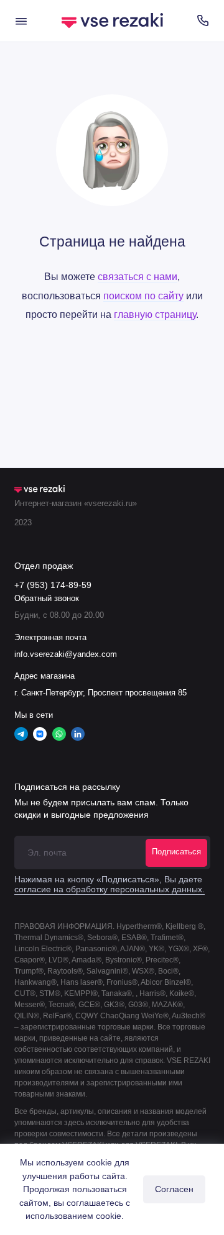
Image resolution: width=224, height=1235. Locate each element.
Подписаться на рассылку (67, 786)
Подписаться (176, 852)
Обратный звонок (46, 598)
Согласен (174, 1189)
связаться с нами (137, 276)
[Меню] (21, 21)
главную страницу (155, 314)
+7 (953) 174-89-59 (52, 585)
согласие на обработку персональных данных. (109, 889)
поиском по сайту (143, 295)
